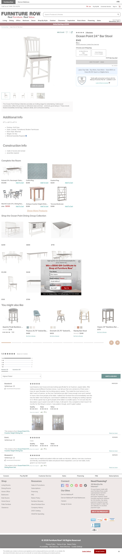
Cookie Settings (86, 551)
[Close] (119, 551)
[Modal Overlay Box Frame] (61, 277)
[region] (61, 551)
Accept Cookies (100, 551)
